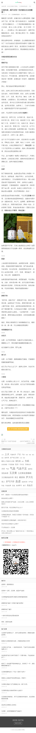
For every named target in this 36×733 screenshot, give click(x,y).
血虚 (18, 481)
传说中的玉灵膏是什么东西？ (10, 524)
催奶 (2, 457)
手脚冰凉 (28, 464)
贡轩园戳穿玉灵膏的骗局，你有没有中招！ (14, 520)
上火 (7, 454)
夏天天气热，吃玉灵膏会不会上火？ (12, 507)
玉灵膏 (13, 473)
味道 (24, 457)
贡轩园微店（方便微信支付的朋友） (15, 542)
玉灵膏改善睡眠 (24, 473)
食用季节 (19, 485)
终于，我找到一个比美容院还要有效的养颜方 (14, 494)
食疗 (24, 485)
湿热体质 (4, 473)
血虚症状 (24, 482)
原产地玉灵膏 (14, 457)
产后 (19, 454)
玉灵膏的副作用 (7, 477)
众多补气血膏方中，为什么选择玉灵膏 (27, 442)
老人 (3, 482)
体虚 (27, 454)
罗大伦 (29, 477)
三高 (2, 454)
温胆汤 (30, 469)
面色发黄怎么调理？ (7, 498)
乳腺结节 (13, 454)
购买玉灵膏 (18, 723)
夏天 (23, 461)
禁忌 (16, 477)
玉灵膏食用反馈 (23, 6)
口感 (21, 457)
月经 (3, 469)
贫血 (13, 485)
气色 (7, 469)
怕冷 (17, 464)
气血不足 (22, 468)
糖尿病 (22, 477)
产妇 (23, 454)
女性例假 (4, 464)
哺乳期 (18, 461)
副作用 (7, 457)
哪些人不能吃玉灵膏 (7, 461)
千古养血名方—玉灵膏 (8, 527)
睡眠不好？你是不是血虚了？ (8, 442)
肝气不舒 (10, 481)
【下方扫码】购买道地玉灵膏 (19, 429)
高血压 (30, 485)
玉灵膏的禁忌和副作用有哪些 (10, 511)
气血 (12, 468)
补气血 (31, 482)
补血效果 (8, 485)
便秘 (30, 454)
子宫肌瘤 (11, 464)
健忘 (33, 454)
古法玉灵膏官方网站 (18, 2)
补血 (2, 485)
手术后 (22, 464)
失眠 (27, 461)
